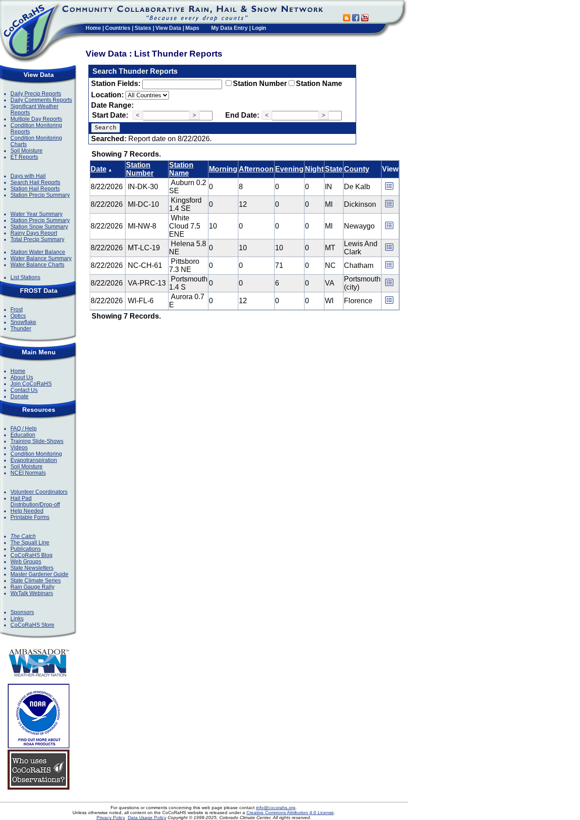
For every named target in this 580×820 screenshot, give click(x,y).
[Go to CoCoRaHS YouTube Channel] (364, 19)
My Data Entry (229, 28)
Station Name (319, 83)
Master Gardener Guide (39, 574)
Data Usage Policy (147, 817)
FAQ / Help (23, 428)
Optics (18, 316)
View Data (168, 28)
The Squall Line (29, 542)
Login (259, 28)
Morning (223, 169)
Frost (16, 309)
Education (22, 435)
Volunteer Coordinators (39, 492)
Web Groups (25, 561)
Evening (289, 169)
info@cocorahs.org (275, 807)
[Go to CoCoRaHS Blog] (346, 19)
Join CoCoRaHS (31, 384)
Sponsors (22, 612)
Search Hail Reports (35, 182)
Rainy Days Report (33, 233)
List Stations (25, 277)
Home (93, 28)
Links (17, 618)
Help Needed (27, 511)
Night (314, 169)
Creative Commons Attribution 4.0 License (290, 812)
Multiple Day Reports (36, 119)
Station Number (260, 83)
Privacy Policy (111, 817)
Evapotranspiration (33, 460)
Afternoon (256, 169)
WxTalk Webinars (31, 593)
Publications (25, 549)
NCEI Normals (28, 473)
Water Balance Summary (41, 258)
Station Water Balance (37, 252)
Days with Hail (28, 176)
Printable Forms (29, 517)
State (334, 169)
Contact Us (24, 390)
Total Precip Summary (37, 239)
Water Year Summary (36, 214)
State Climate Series (35, 580)
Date (98, 169)
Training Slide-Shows (36, 441)
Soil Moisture (26, 151)
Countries (117, 28)
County (356, 169)
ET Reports (24, 157)
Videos (19, 447)
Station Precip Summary (40, 195)
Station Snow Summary (39, 227)
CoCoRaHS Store (32, 625)
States (143, 28)
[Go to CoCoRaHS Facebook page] (355, 19)
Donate (19, 396)
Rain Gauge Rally (32, 587)
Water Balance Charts (37, 265)
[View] (389, 189)
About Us (21, 377)
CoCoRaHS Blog (31, 555)
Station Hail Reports (35, 189)
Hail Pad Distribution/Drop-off (35, 501)
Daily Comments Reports (41, 100)
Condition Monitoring (36, 454)
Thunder (20, 328)
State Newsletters (31, 568)
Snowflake (23, 322)
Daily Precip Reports (35, 94)
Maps (192, 28)
